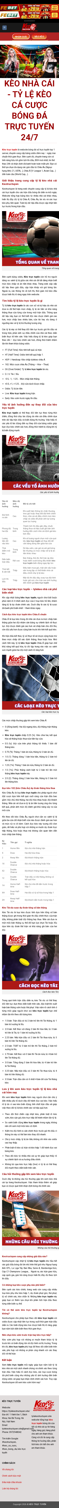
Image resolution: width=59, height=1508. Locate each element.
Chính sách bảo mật (11, 1475)
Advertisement (29, 21)
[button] (4, 27)
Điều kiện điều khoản (12, 1482)
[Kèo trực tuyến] (29, 27)
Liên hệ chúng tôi (10, 1488)
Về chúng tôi (8, 1469)
